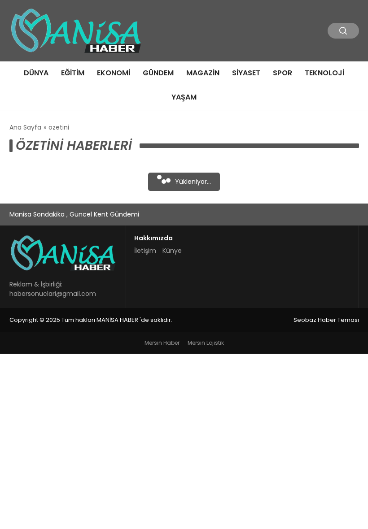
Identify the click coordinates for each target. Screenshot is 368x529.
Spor (282, 73)
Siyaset (246, 73)
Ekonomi (113, 73)
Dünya (36, 73)
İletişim (145, 250)
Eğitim (72, 73)
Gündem (158, 73)
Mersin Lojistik (206, 343)
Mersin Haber (162, 343)
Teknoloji (324, 73)
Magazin (202, 73)
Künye (172, 250)
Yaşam (184, 97)
